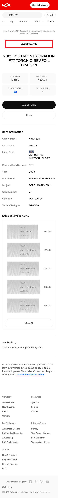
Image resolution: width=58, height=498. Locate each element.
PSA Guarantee (38, 438)
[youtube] (47, 481)
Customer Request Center (30, 374)
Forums (34, 407)
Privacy (34, 429)
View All (29, 323)
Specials (35, 402)
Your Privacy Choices (41, 433)
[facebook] (30, 481)
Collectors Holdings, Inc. (21, 492)
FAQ (4, 468)
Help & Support (9, 455)
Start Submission (40, 5)
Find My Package (10, 464)
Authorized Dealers (11, 429)
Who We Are (8, 402)
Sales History (29, 105)
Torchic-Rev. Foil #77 (43, 21)
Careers (6, 416)
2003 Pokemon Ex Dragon (30, 21)
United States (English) (16, 482)
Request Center (9, 459)
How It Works (8, 407)
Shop (29, 115)
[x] (36, 481)
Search (5, 21)
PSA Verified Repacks (12, 433)
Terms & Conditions (40, 442)
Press (4, 411)
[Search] (5, 15)
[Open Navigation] (53, 5)
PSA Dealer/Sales (10, 442)
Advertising (7, 438)
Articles (34, 411)
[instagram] (41, 481)
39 (15, 91)
